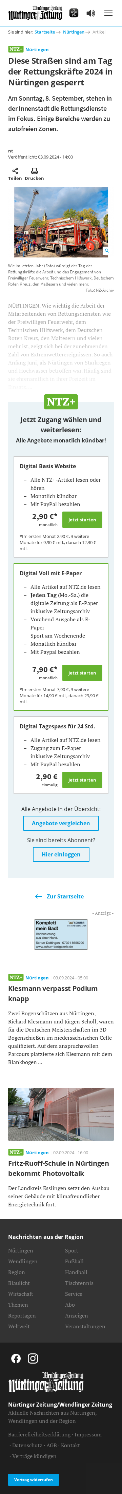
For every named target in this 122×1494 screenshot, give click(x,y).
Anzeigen (76, 1315)
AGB (51, 1445)
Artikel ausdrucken (34, 170)
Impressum (88, 1434)
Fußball (74, 1261)
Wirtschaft (20, 1294)
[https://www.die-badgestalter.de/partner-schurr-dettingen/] (61, 933)
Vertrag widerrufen (33, 1479)
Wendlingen (23, 1261)
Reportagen (22, 1315)
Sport (71, 1250)
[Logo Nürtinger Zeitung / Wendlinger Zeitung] (35, 12)
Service (73, 1294)
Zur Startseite (65, 896)
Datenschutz (27, 1445)
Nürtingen (73, 32)
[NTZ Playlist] (90, 12)
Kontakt (70, 1445)
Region (16, 1272)
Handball (76, 1272)
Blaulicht (19, 1283)
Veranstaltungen (85, 1326)
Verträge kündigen (34, 1456)
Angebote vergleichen (61, 823)
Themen (18, 1304)
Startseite (45, 32)
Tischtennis (79, 1283)
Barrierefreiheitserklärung (39, 1434)
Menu (108, 12)
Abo (70, 1304)
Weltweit (19, 1326)
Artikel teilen (15, 170)
